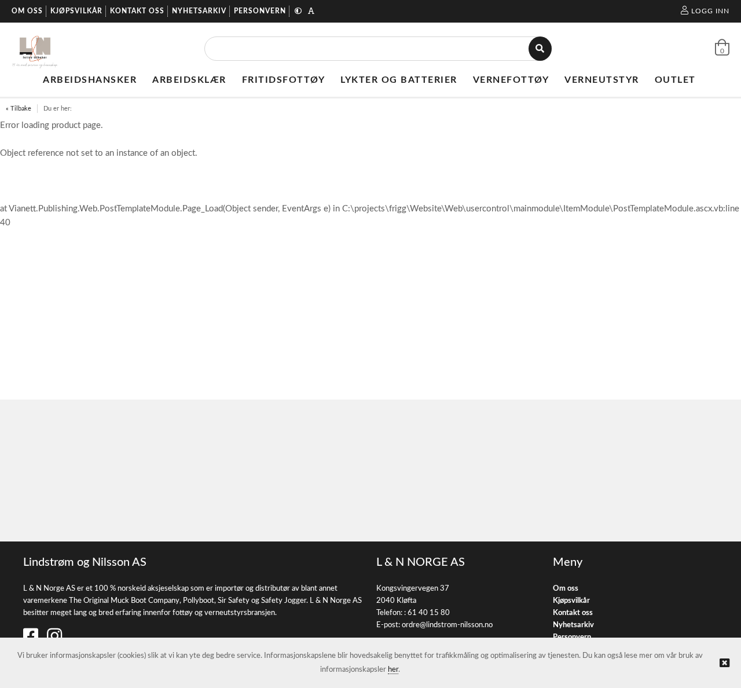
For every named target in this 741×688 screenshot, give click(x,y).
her (393, 670)
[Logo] (35, 48)
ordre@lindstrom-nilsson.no (447, 625)
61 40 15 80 (429, 613)
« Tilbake (18, 108)
